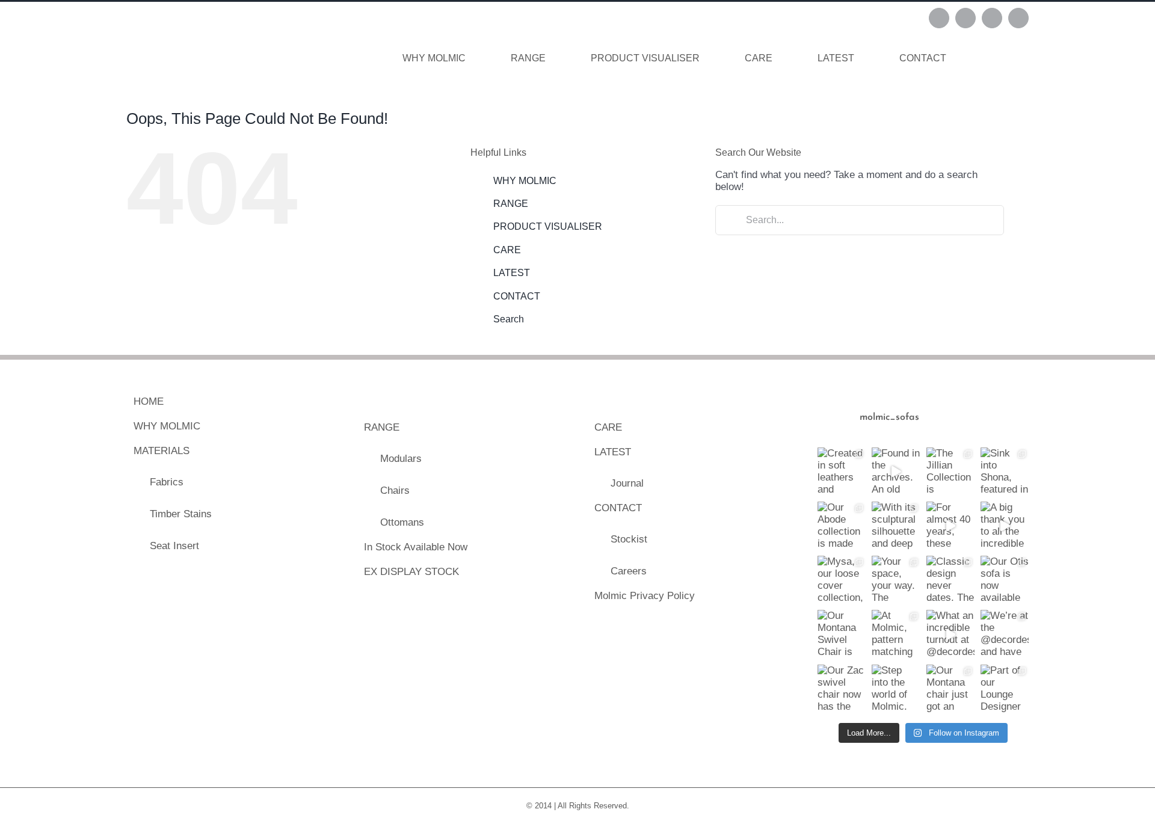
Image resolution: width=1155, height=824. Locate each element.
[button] (995, 58)
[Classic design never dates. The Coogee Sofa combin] (950, 580)
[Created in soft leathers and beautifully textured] (842, 471)
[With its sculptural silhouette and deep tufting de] (896, 526)
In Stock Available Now (415, 547)
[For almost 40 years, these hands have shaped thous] (950, 526)
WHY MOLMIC (524, 181)
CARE (507, 250)
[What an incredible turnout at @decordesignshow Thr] (950, 634)
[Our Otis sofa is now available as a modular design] (1005, 580)
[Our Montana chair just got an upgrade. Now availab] (950, 689)
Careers (629, 571)
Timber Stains (181, 514)
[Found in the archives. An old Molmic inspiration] (896, 471)
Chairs (395, 490)
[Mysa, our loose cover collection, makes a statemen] (842, 580)
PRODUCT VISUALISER (547, 226)
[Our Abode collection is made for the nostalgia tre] (842, 526)
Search (508, 319)
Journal (627, 483)
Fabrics (166, 482)
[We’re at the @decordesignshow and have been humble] (1005, 634)
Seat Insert (174, 546)
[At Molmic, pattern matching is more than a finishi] (896, 634)
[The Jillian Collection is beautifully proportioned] (950, 471)
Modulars (401, 458)
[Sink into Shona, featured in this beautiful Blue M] (1005, 471)
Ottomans (402, 522)
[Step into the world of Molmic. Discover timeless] (896, 689)
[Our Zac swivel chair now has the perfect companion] (842, 689)
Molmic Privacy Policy (644, 595)
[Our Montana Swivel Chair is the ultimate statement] (842, 634)
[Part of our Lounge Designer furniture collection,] (1005, 689)
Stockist (629, 539)
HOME (149, 401)
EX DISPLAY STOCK (411, 571)
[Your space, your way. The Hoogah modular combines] (896, 580)
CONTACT (516, 296)
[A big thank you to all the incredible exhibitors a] (1005, 526)
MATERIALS (161, 451)
